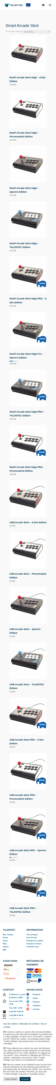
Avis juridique (32, 935)
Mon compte (8, 935)
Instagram (37, 1005)
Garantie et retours (33, 944)
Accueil (8, 19)
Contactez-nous (32, 947)
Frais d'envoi (31, 938)
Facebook (36, 994)
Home (5, 941)
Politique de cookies (34, 941)
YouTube (36, 1009)
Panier (5, 938)
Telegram (36, 1002)
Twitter (35, 998)
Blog (5, 944)
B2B (4, 950)
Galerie (6, 947)
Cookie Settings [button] (11, 1079)
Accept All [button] (25, 1079)
